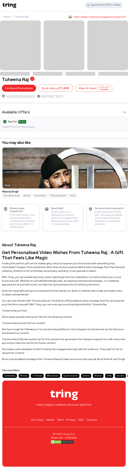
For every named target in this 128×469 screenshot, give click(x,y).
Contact (91, 419)
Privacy (71, 419)
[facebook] (59, 412)
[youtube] (68, 412)
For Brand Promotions (19, 88)
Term (60, 419)
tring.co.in (69, 434)
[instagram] (54, 412)
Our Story (37, 419)
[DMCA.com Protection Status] (62, 442)
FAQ (81, 419)
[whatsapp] (73, 412)
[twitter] (64, 412)
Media (50, 419)
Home (6, 16)
